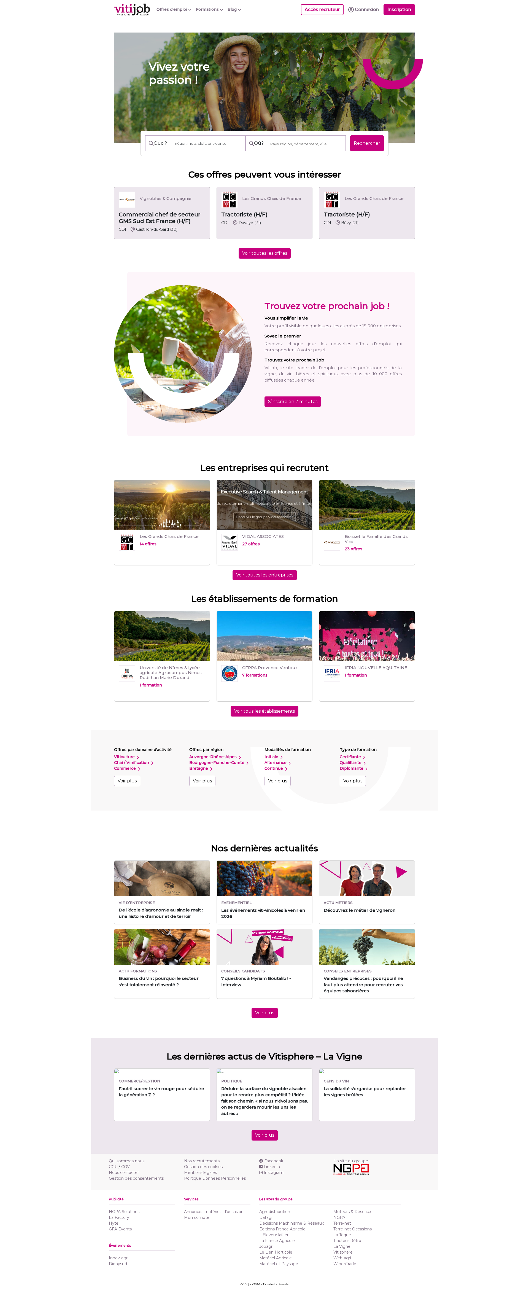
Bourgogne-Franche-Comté (217, 762)
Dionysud (118, 1263)
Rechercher (367, 143)
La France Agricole (277, 1240)
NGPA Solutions (124, 1211)
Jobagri (266, 1246)
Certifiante (351, 756)
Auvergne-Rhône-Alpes (213, 756)
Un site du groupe (350, 1160)
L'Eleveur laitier (273, 1234)
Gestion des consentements (136, 1178)
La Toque (342, 1234)
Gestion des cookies (203, 1166)
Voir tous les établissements (264, 711)
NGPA (339, 1217)
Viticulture (125, 756)
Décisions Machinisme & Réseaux (291, 1223)
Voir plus (127, 781)
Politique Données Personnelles (215, 1178)
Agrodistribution (274, 1211)
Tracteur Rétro (347, 1240)
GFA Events (120, 1229)
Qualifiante (351, 762)
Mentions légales (200, 1172)
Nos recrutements (202, 1160)
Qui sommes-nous (126, 1160)
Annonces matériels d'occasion (214, 1211)
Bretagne (199, 768)
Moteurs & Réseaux (352, 1211)
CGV (125, 1166)
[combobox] (306, 144)
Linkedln (272, 1166)
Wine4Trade (344, 1263)
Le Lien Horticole (275, 1252)
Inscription (399, 9)
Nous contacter (124, 1172)
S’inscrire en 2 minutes (292, 401)
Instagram (274, 1172)
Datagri (266, 1217)
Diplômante (352, 768)
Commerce (125, 768)
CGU (113, 1166)
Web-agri (342, 1258)
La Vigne (341, 1246)
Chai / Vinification (132, 762)
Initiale (271, 756)
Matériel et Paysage (278, 1263)
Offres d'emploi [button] (172, 9)
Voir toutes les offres (264, 253)
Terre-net (342, 1223)
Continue (274, 768)
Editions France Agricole (282, 1229)
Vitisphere (343, 1252)
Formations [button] (208, 9)
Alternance (276, 762)
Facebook (273, 1160)
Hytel (114, 1223)
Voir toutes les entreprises (264, 575)
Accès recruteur (322, 9)
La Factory (119, 1217)
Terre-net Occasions (352, 1229)
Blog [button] (233, 9)
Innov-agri (118, 1258)
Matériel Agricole (275, 1258)
